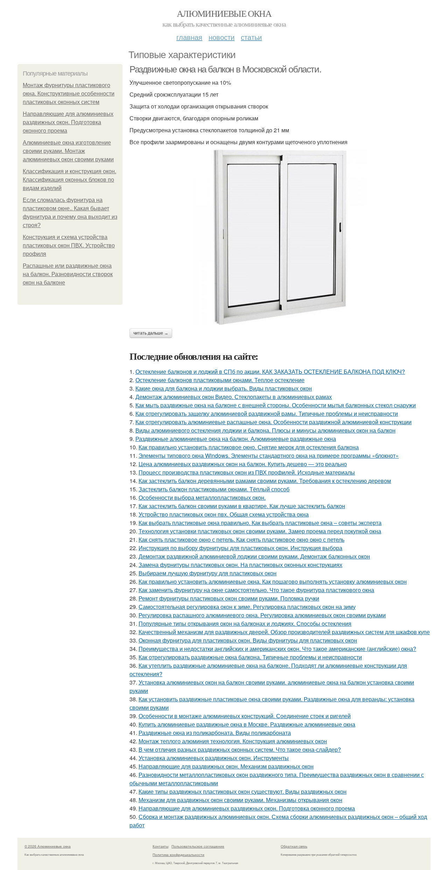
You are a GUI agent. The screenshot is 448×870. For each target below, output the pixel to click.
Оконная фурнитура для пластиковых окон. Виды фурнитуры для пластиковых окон (248, 640)
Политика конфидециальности (178, 854)
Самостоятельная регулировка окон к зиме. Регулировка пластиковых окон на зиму (247, 607)
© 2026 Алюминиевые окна (47, 846)
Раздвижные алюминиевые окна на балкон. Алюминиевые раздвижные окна (235, 439)
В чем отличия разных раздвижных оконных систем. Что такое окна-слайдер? (240, 749)
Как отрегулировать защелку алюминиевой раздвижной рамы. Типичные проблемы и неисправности (266, 413)
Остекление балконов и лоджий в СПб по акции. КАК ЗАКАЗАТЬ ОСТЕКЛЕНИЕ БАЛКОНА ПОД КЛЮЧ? (270, 371)
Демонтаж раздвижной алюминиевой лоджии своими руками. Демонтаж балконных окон (254, 556)
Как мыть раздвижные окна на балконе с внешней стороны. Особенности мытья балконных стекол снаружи (275, 405)
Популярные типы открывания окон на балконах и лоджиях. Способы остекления (245, 623)
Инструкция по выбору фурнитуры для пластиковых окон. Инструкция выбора (240, 548)
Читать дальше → (150, 333)
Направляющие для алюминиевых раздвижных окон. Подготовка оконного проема (68, 122)
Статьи (251, 37)
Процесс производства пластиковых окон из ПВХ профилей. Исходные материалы (247, 472)
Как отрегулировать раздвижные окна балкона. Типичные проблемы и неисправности (250, 657)
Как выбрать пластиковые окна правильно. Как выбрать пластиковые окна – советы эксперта (260, 523)
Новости (221, 37)
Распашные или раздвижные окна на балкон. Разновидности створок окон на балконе (68, 274)
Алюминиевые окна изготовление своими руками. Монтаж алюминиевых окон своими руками (68, 151)
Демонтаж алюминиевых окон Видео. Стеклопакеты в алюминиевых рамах (233, 397)
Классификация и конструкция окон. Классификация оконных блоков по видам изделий (69, 179)
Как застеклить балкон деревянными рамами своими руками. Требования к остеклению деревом (265, 481)
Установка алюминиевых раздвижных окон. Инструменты (214, 758)
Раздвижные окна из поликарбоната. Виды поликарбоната (215, 733)
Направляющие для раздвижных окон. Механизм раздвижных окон (226, 766)
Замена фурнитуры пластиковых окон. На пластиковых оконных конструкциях (240, 565)
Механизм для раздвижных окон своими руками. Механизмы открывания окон (240, 800)
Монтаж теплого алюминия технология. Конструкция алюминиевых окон (233, 741)
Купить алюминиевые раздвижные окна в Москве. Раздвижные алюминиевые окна (247, 724)
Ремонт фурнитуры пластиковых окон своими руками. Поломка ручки (229, 598)
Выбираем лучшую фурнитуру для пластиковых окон (207, 573)
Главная (189, 37)
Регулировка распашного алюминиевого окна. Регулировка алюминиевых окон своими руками (262, 615)
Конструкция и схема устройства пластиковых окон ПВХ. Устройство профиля (69, 245)
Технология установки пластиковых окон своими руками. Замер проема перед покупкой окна (260, 531)
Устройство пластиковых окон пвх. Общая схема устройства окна (224, 514)
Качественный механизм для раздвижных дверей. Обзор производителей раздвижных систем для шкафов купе (284, 632)
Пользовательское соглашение (198, 846)
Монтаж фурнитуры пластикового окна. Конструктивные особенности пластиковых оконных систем (68, 93)
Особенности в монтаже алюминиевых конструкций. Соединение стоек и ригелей (245, 716)
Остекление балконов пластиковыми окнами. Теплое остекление (219, 380)
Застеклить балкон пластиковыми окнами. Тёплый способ (214, 489)
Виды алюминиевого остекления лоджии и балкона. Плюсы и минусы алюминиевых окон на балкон (265, 430)
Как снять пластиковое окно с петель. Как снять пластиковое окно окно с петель (241, 539)
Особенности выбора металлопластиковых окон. (202, 497)
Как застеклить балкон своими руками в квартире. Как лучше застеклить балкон (242, 506)
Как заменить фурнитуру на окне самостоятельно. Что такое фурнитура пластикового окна (256, 590)
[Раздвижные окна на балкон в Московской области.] (280, 237)
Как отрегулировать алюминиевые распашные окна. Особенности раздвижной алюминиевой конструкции (273, 422)
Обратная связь (294, 846)
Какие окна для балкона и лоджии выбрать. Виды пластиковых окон (223, 388)
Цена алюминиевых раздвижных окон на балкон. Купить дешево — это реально (243, 464)
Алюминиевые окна (224, 13)
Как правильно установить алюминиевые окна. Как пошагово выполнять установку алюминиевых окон (273, 581)
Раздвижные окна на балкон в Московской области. (225, 69)
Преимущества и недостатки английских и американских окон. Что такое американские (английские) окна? (277, 649)
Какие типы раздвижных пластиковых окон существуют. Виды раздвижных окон (242, 791)
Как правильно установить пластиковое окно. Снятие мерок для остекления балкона (249, 447)
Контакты (160, 846)
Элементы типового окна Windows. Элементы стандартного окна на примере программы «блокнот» (269, 455)
